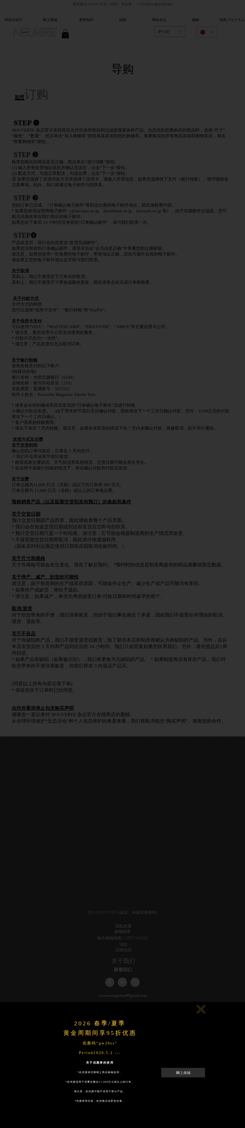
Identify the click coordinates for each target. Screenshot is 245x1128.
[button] (201, 1009)
